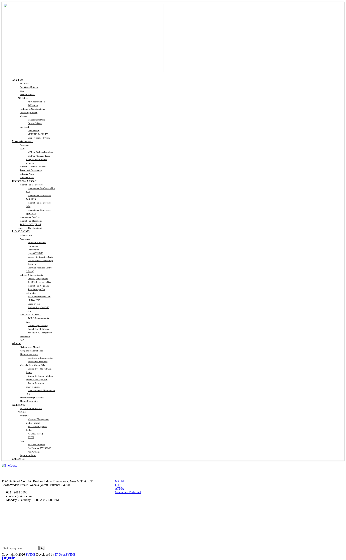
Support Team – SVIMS (39, 138)
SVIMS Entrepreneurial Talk (37, 320)
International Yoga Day (38, 286)
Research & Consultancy (31, 170)
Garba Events (34, 304)
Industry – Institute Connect (32, 166)
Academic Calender (37, 242)
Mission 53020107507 (30, 314)
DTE (118, 485)
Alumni (16, 343)
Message (23, 116)
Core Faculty (33, 130)
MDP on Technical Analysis (40, 152)
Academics (25, 239)
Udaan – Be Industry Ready (40, 257)
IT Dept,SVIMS (65, 554)
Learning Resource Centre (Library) (39, 269)
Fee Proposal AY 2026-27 (39, 448)
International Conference (31, 184)
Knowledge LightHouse (39, 329)
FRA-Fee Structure (36, 444)
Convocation (33, 249)
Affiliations (33, 105)
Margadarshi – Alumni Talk (32, 365)
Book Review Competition (40, 332)
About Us (17, 79)
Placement (24, 145)
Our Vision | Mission (29, 87)
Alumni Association (29, 354)
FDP (22, 340)
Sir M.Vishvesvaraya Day (39, 282)
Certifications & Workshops (40, 260)
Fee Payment (33, 452)
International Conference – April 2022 (39, 212)
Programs (24, 415)
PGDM (31, 437)
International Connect (24, 180)
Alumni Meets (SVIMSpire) (32, 397)
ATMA (119, 488)
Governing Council (28, 112)
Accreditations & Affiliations (26, 96)
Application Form (28, 455)
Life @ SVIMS (21, 231)
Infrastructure (26, 235)
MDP (22, 148)
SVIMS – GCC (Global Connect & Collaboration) (30, 226)
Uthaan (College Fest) (38, 278)
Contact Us (18, 458)
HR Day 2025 (34, 300)
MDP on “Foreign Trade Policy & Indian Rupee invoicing (38, 159)
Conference (33, 246)
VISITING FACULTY (38, 134)
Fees (22, 441)
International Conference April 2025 (38, 197)
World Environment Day (39, 296)
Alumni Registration (29, 401)
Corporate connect (22, 141)
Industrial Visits (27, 174)
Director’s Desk (35, 123)
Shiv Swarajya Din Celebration (35, 291)
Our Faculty (25, 127)
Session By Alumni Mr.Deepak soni (35, 385)
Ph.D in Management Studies (36, 428)
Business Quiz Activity (38, 325)
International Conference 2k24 (38, 205)
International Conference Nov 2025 (40, 190)
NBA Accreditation (36, 101)
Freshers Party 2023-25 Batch (37, 309)
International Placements (31, 221)
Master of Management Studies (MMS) (37, 421)
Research (32, 264)
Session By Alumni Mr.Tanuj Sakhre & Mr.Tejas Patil (40, 378)
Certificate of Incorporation (40, 358)
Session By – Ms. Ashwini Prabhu (38, 371)
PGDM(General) (35, 433)
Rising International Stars (31, 350)
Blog (22, 91)
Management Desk (36, 119)
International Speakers (30, 217)
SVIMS (30, 554)
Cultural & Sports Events (31, 275)
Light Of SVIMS (35, 253)
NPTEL (120, 481)
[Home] (9, 465)
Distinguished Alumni (30, 347)
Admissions (18, 404)
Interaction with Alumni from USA (40, 392)
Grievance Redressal (128, 492)
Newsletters (25, 336)
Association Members (37, 361)
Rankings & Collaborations (32, 109)
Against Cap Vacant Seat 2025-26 (30, 410)
